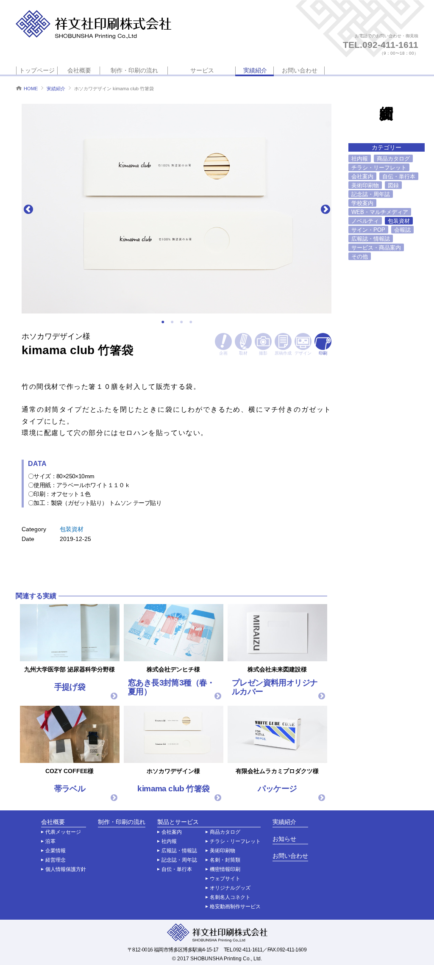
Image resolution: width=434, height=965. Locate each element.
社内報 (359, 158)
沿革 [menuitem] (50, 841)
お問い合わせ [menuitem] (299, 70)
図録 (393, 185)
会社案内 (362, 176)
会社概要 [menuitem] (79, 70)
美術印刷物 (365, 185)
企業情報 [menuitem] (55, 851)
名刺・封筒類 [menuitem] (225, 860)
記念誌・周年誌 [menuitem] (179, 860)
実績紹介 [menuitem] (255, 70)
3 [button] (181, 322)
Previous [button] (28, 209)
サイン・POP (368, 230)
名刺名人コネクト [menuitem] (230, 897)
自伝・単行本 (398, 176)
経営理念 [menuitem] (55, 860)
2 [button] (172, 322)
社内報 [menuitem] (169, 841)
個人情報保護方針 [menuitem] (65, 869)
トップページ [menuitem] (37, 70)
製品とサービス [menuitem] (178, 822)
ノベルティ (365, 221)
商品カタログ (393, 158)
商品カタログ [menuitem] (225, 832)
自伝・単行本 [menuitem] (176, 869)
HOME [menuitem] (31, 88)
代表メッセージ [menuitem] (63, 832)
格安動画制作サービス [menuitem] (235, 907)
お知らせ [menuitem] (284, 839)
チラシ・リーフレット (378, 167)
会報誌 (402, 230)
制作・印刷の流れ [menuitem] (134, 70)
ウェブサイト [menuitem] (225, 879)
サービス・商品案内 (376, 247)
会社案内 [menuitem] (171, 832)
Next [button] (325, 209)
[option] (176, 208)
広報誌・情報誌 (370, 239)
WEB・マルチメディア (379, 212)
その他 (359, 256)
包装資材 (71, 529)
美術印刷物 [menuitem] (222, 851)
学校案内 (362, 203)
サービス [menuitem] (202, 70)
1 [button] (163, 322)
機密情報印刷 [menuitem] (225, 869)
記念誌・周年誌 (370, 194)
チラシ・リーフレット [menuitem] (235, 841)
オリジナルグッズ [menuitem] (230, 888)
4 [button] (190, 322)
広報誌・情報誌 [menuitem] (179, 851)
